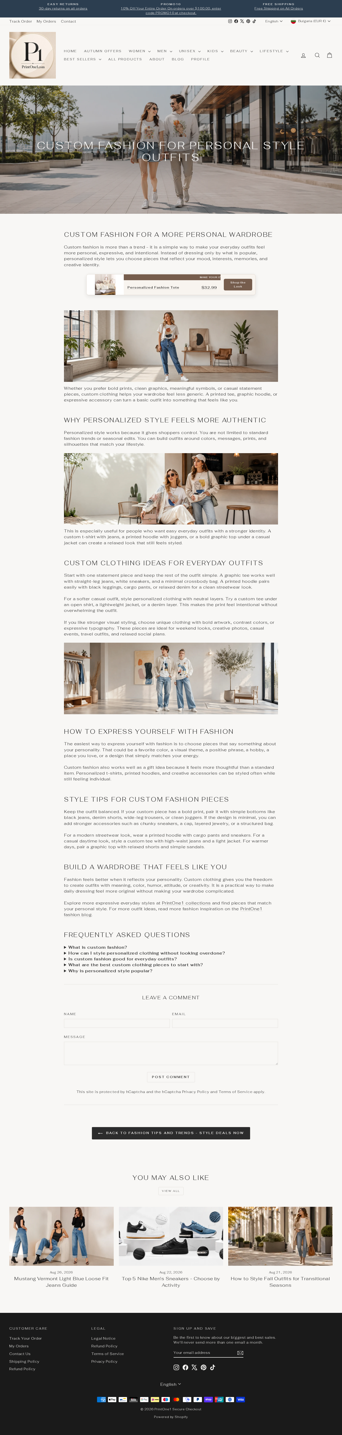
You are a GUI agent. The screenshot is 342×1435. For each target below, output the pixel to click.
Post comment (171, 1077)
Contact (68, 21)
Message (75, 1037)
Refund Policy (22, 1369)
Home (70, 51)
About (157, 59)
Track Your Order (25, 1338)
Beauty (239, 51)
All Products (125, 59)
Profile (200, 59)
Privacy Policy (195, 1092)
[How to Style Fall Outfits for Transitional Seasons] (280, 1236)
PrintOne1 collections (186, 903)
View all (171, 1191)
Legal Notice (103, 1338)
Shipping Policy (24, 1361)
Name (70, 1014)
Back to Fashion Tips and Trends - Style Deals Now (174, 1133)
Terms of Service (235, 1092)
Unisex (188, 51)
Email (179, 1014)
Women (138, 51)
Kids (214, 51)
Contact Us (20, 1354)
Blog (178, 59)
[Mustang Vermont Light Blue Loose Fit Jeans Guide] (61, 1236)
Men (163, 51)
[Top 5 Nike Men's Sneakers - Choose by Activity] (171, 1236)
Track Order (20, 21)
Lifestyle (272, 51)
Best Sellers (81, 59)
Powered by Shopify (171, 1417)
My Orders (46, 21)
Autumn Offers (103, 51)
